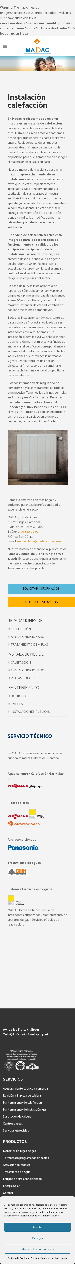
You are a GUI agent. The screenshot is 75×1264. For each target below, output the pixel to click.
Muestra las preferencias (37, 1249)
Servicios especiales (16, 1130)
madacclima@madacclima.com (39, 541)
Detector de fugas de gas (19, 1151)
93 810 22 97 (29, 531)
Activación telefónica (16, 1164)
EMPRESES (18, 704)
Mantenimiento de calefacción (22, 1102)
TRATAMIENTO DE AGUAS (29, 644)
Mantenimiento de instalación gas (25, 1109)
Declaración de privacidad (45, 1258)
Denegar (37, 1238)
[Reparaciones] (9, 637)
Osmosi (8, 1192)
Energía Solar (11, 1185)
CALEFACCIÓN (20, 629)
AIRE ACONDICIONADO (27, 637)
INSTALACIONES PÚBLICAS (30, 712)
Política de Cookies (18, 1258)
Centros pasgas (13, 1123)
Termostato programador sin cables (26, 1158)
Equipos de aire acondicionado (22, 1178)
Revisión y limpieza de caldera (22, 1095)
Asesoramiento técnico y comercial (25, 1088)
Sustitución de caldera (17, 1116)
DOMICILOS (19, 696)
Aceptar (37, 1227)
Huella (64, 1258)
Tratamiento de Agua (16, 1171)
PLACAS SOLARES (23, 678)
